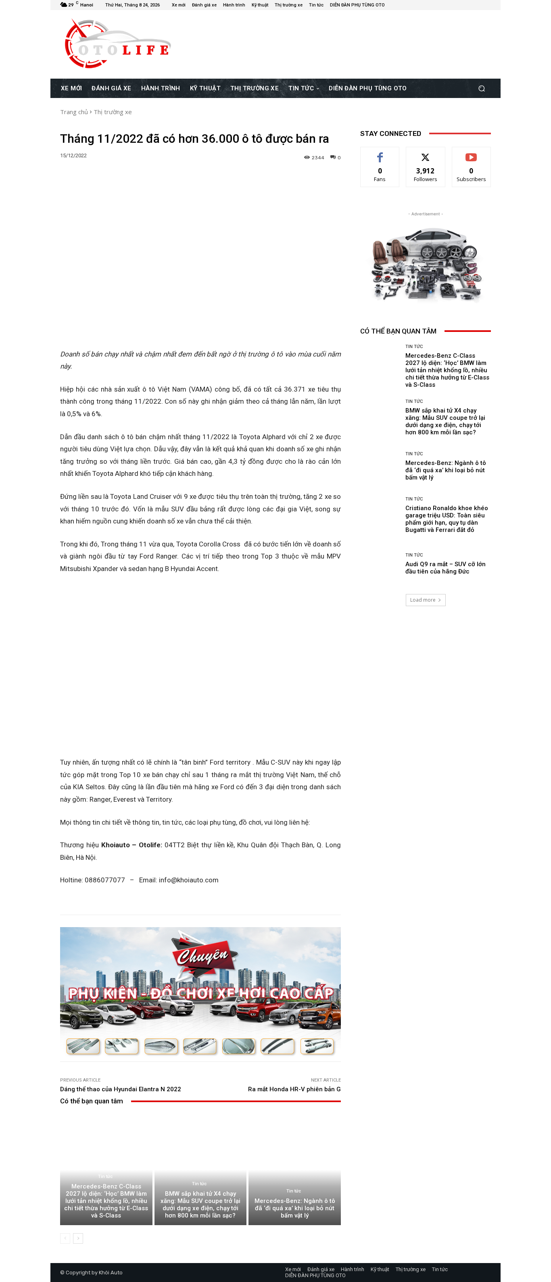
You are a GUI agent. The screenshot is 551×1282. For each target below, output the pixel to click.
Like (380, 153)
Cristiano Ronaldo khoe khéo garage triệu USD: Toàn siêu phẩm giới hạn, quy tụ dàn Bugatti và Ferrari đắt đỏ (446, 519)
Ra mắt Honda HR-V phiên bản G (294, 1089)
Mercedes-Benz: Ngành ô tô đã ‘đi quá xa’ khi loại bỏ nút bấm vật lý (295, 1208)
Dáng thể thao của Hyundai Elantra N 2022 (120, 1089)
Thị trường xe (113, 112)
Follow (425, 153)
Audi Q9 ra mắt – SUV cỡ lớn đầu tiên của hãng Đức (445, 568)
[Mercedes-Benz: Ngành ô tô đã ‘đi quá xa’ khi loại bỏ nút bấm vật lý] (294, 1169)
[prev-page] (65, 1238)
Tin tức (105, 1176)
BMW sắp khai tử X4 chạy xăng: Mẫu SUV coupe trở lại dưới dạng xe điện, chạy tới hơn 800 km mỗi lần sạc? (200, 1204)
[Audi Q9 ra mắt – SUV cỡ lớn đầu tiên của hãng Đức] (379, 564)
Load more (423, 599)
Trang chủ (74, 112)
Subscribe (471, 153)
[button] (481, 88)
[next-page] (78, 1238)
